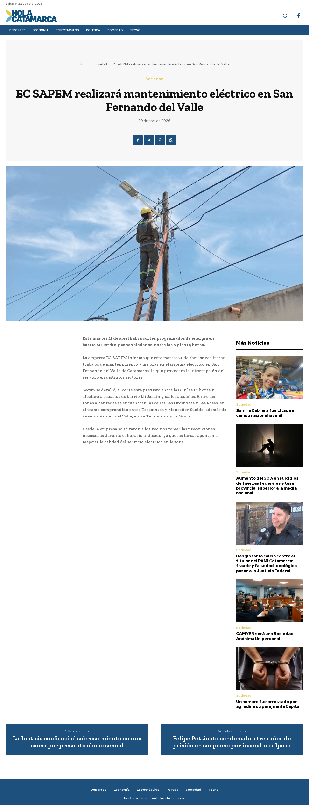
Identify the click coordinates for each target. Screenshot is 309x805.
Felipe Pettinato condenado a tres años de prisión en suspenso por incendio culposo (232, 742)
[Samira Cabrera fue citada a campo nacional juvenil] (269, 377)
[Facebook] (298, 16)
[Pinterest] (160, 140)
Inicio (85, 64)
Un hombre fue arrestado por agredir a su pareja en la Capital (268, 704)
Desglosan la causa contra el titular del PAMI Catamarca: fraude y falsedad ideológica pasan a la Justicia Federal (266, 563)
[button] (285, 15)
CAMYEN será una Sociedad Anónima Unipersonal (265, 636)
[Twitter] (149, 140)
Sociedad (100, 64)
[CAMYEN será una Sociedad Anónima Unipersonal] (269, 600)
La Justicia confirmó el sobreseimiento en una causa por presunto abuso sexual (77, 742)
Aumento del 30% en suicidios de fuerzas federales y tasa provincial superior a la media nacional (267, 486)
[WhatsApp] (171, 140)
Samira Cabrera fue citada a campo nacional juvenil (265, 413)
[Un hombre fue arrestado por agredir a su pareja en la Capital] (269, 668)
